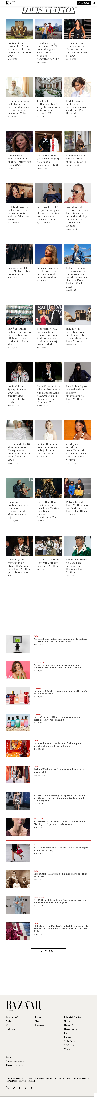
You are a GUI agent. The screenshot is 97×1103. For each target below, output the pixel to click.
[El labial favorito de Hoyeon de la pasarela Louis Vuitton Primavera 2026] (19, 193)
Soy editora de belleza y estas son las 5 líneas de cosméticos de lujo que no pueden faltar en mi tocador (77, 216)
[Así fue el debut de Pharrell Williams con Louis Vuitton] (48, 546)
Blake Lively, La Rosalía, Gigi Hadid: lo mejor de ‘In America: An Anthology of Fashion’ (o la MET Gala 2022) (61, 928)
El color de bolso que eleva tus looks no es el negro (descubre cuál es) (61, 849)
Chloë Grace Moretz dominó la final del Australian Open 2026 (19, 160)
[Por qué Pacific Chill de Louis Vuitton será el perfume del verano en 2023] (18, 722)
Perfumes (37, 688)
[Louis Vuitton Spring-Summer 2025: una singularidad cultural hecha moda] (19, 372)
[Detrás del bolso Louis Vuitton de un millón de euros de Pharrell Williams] (77, 488)
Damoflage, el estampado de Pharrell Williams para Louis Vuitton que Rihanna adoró (19, 566)
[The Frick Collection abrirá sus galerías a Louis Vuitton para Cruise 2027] (48, 87)
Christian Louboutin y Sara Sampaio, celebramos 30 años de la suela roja (18, 509)
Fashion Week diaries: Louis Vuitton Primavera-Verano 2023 (59, 771)
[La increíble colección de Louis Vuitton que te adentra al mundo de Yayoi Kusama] (18, 748)
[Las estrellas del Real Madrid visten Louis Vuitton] (19, 254)
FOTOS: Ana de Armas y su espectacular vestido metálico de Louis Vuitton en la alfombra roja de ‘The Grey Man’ (59, 798)
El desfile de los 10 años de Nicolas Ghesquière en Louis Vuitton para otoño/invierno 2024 (19, 452)
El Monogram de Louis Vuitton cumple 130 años (76, 158)
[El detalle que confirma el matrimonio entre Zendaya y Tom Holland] (77, 87)
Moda (36, 636)
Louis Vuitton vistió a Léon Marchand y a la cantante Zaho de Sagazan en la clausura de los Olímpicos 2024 (48, 394)
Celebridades (39, 662)
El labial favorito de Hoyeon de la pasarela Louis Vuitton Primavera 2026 (19, 213)
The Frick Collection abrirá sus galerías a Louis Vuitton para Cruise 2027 (48, 107)
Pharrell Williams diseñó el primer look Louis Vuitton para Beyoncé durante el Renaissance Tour (48, 509)
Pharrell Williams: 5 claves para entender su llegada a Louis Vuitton (77, 566)
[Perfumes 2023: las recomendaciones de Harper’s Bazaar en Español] (18, 696)
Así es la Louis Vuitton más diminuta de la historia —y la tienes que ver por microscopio (61, 640)
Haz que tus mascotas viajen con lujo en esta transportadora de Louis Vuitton (77, 335)
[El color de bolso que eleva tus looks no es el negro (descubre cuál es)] (18, 853)
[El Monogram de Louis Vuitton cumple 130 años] (77, 141)
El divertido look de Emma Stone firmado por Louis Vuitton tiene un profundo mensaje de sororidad (47, 336)
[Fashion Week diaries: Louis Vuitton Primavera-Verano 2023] (18, 774)
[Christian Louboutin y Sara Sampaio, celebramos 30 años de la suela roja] (19, 488)
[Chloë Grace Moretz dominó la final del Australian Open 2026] (19, 141)
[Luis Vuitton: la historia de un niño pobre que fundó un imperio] (18, 879)
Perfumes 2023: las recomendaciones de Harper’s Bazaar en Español (60, 692)
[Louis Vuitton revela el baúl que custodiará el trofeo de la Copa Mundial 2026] (19, 29)
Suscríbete (83, 3)
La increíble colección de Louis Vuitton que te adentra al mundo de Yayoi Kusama (58, 744)
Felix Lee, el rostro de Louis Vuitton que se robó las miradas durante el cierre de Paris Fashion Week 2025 (77, 277)
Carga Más (48, 951)
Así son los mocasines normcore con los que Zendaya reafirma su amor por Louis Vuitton (57, 666)
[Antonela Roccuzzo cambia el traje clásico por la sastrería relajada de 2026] (77, 29)
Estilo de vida (39, 819)
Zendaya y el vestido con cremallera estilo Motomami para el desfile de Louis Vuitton (76, 452)
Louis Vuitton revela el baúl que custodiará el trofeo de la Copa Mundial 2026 (19, 49)
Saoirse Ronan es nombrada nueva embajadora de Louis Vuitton (47, 448)
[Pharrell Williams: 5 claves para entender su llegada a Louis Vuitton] (77, 546)
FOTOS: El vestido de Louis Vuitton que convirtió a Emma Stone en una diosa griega (60, 901)
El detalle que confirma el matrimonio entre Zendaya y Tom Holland (76, 107)
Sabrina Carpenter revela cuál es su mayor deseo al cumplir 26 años (48, 272)
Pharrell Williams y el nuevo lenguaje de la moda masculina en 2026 (48, 160)
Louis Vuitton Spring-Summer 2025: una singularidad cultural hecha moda (17, 394)
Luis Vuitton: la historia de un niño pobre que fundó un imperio (61, 875)
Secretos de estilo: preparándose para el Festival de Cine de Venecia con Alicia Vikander (48, 213)
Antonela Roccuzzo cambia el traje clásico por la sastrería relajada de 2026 (77, 49)
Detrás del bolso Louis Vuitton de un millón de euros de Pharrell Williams (77, 506)
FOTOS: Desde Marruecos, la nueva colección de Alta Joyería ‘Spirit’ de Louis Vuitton (59, 823)
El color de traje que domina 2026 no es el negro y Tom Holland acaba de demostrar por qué (48, 51)
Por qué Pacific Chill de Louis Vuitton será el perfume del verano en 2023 (57, 718)
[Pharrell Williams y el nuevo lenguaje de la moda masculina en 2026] (48, 141)
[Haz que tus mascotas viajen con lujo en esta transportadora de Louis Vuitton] (77, 315)
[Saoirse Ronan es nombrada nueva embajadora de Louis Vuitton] (48, 430)
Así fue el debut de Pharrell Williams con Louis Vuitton (48, 563)
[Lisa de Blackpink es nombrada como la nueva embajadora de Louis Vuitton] (77, 372)
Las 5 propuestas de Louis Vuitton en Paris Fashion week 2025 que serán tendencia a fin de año (19, 336)
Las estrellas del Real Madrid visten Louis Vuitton (19, 271)
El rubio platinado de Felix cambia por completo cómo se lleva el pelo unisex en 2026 (19, 107)
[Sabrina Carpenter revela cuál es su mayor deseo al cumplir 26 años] (48, 254)
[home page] (12, 3)
